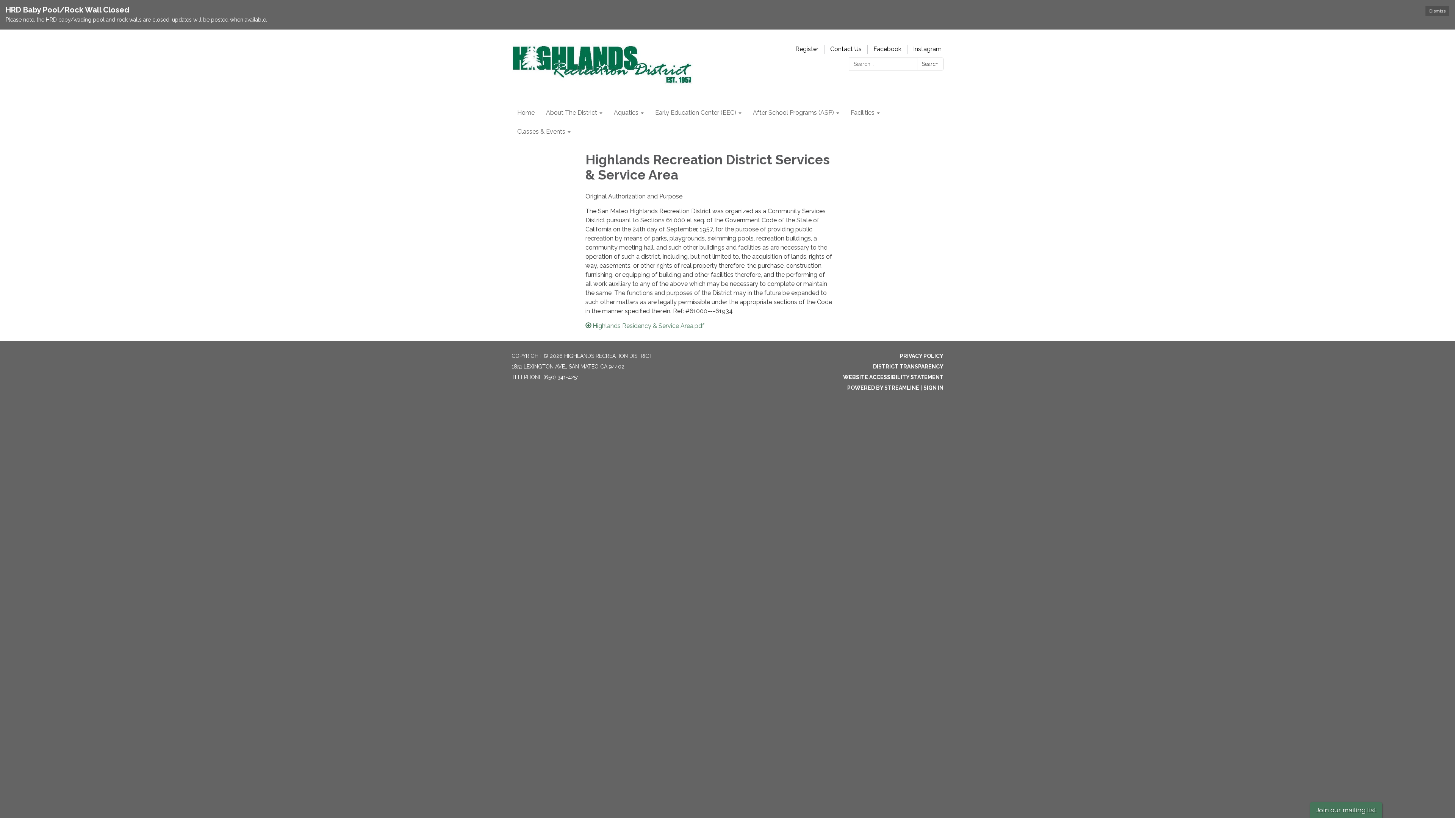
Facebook (887, 49)
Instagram (927, 49)
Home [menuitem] (526, 112)
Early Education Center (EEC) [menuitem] (695, 112)
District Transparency (908, 367)
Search (930, 64)
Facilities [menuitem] (863, 112)
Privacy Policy (921, 356)
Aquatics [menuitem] (626, 112)
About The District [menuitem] (571, 112)
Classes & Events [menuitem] (541, 131)
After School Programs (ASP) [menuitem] (793, 112)
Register (806, 49)
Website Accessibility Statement (893, 377)
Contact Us (846, 49)
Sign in (933, 388)
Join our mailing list (1346, 810)
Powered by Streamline (883, 388)
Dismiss (1437, 11)
